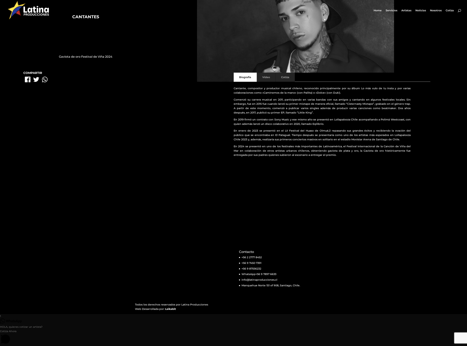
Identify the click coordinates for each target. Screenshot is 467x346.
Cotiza (450, 10)
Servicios (391, 10)
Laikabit (170, 309)
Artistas (406, 10)
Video (266, 77)
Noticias (420, 10)
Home (378, 10)
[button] (233, 337)
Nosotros (436, 10)
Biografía (245, 77)
